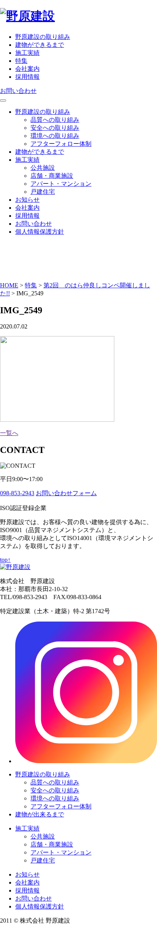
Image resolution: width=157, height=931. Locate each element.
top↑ (5, 559)
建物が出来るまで (39, 814)
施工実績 (27, 52)
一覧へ (9, 433)
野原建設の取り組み (42, 36)
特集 (21, 60)
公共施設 (42, 167)
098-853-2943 (17, 493)
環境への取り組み (54, 135)
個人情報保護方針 (39, 231)
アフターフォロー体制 (60, 143)
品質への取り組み (54, 119)
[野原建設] (27, 16)
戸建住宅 (42, 191)
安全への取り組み (54, 127)
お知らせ (27, 199)
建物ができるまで (39, 44)
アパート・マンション (60, 183)
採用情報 (27, 76)
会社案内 (27, 68)
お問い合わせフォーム (66, 493)
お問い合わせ (18, 91)
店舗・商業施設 (51, 175)
